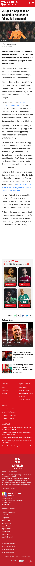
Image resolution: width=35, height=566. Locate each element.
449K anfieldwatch (9, 546)
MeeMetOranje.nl (7, 537)
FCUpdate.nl (5, 517)
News (3, 387)
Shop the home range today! (25, 284)
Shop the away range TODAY (11, 284)
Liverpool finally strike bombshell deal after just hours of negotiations (16, 433)
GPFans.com (6, 520)
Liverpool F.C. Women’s (9, 412)
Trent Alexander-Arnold (26, 393)
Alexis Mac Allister (24, 400)
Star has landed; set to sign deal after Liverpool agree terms (16, 447)
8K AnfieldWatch (8, 552)
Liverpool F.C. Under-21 (9, 415)
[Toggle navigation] (32, 3)
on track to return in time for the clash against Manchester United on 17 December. (17, 187)
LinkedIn (6, 504)
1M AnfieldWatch (8, 549)
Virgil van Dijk (23, 387)
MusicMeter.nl (6, 526)
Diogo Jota (22, 396)
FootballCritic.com (7, 515)
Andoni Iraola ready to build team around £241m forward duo (17, 442)
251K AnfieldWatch (9, 544)
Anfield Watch (6, 534)
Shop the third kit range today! (25, 305)
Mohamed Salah (24, 390)
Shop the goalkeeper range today (11, 305)
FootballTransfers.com (9, 512)
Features (4, 393)
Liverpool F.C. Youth (8, 418)
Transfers (5, 390)
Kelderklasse (6, 531)
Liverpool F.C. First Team (9, 409)
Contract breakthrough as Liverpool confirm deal (17, 437)
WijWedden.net (6, 529)
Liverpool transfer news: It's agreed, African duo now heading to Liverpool (16, 428)
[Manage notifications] (30, 561)
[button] (29, 3)
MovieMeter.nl (6, 523)
